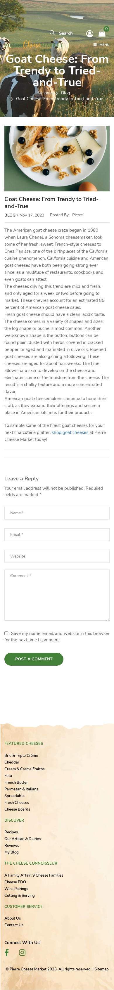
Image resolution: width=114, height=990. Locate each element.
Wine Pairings (16, 889)
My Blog (11, 852)
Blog (9, 215)
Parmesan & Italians (21, 789)
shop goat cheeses (70, 432)
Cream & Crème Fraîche (24, 769)
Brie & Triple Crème (21, 755)
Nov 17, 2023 (32, 215)
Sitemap (101, 969)
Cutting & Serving (19, 895)
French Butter (16, 782)
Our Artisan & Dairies (22, 839)
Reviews (11, 845)
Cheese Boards (17, 809)
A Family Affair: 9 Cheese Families (33, 875)
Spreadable (14, 796)
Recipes (11, 832)
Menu (104, 45)
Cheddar (11, 762)
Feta (8, 775)
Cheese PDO (15, 882)
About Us (12, 918)
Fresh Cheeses (16, 802)
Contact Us (13, 925)
